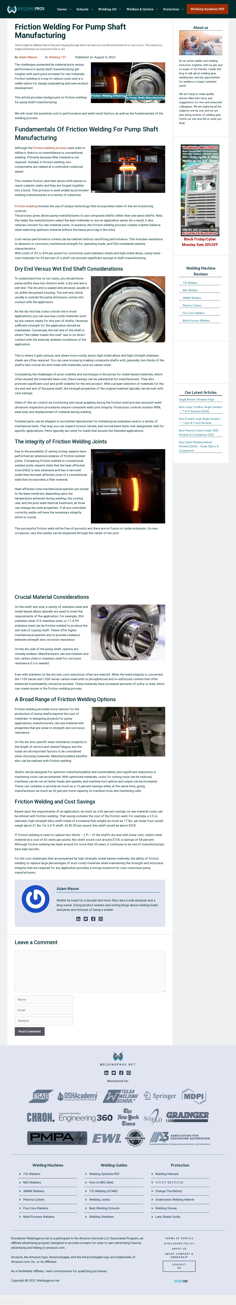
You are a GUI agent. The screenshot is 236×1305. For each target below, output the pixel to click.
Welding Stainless (101, 1217)
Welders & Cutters (140, 9)
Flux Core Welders (194, 313)
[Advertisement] (90, 566)
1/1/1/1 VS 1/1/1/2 (169, 1182)
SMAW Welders (192, 298)
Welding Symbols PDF (104, 1174)
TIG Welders (190, 282)
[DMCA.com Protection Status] (181, 1281)
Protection (171, 9)
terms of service (179, 1238)
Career (62, 9)
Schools (82, 9)
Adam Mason (28, 57)
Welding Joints (99, 1199)
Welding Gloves (166, 1208)
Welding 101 (107, 9)
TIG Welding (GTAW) (103, 1191)
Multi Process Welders (196, 320)
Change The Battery (168, 1191)
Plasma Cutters (192, 305)
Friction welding (26, 206)
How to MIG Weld (101, 1182)
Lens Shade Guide (167, 1217)
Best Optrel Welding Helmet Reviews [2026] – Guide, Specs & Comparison (198, 446)
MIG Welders (190, 290)
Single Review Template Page (196, 399)
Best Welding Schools (104, 1208)
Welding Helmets (167, 1174)
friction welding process (50, 148)
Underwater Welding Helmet (174, 1199)
